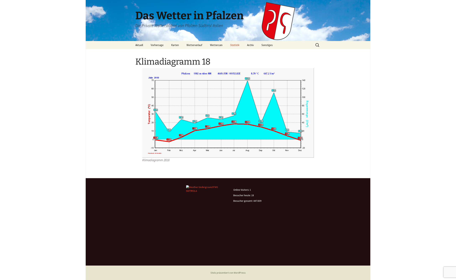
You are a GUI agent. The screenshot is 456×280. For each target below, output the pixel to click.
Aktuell (139, 45)
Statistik (234, 45)
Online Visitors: (241, 189)
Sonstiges (267, 45)
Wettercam (216, 45)
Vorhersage (157, 45)
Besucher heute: (242, 195)
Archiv (250, 45)
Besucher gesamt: (243, 200)
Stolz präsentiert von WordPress (228, 272)
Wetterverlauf (194, 45)
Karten (175, 45)
